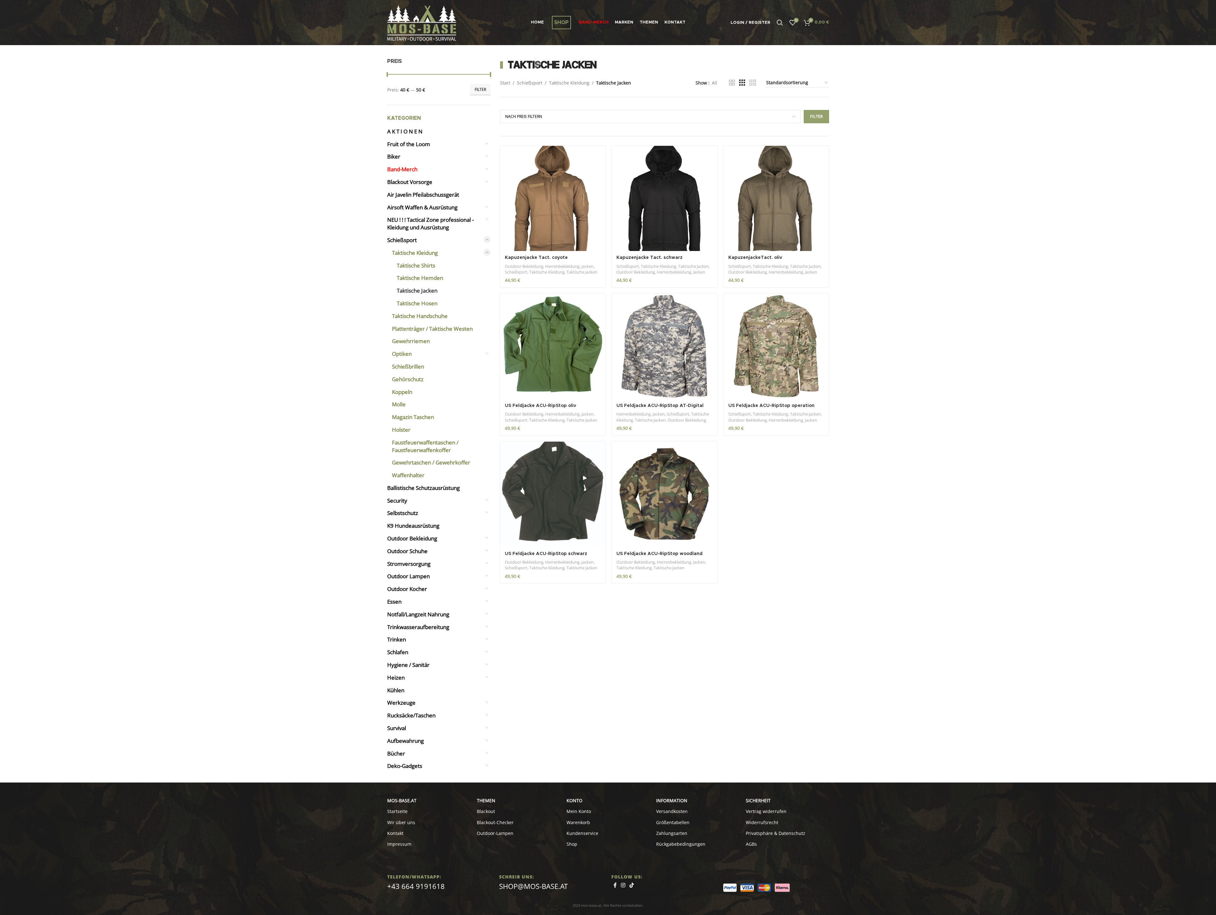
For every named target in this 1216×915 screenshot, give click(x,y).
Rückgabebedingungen (680, 844)
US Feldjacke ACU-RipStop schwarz (546, 554)
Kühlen (395, 690)
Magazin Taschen (413, 417)
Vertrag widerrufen (766, 811)
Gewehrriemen (411, 341)
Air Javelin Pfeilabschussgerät (423, 194)
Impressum (399, 844)
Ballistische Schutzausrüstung (423, 487)
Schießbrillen (408, 366)
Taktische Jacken (417, 290)
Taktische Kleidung (415, 252)
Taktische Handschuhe (420, 316)
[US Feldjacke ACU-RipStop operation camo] (776, 346)
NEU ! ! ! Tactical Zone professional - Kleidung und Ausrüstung (430, 223)
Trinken (396, 639)
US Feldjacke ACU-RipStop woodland (659, 554)
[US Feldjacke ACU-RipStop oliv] (553, 346)
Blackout (486, 811)
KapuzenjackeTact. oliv (755, 257)
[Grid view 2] (732, 83)
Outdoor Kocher (407, 589)
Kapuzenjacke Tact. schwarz (649, 257)
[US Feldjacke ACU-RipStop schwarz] (553, 494)
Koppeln (402, 392)
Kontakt (395, 833)
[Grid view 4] (752, 83)
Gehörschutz (407, 379)
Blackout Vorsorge (409, 182)
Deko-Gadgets (404, 765)
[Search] (779, 22)
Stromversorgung (408, 563)
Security (397, 500)
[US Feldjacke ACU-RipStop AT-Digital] (664, 346)
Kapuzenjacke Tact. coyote (536, 257)
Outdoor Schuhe (407, 551)
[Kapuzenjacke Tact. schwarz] (664, 198)
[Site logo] (421, 22)
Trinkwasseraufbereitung (418, 627)
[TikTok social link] (632, 885)
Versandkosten (672, 811)
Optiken (402, 353)
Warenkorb (578, 822)
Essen (394, 601)
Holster (401, 429)
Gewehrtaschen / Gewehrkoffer (431, 462)
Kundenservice (582, 833)
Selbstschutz (402, 513)
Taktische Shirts (416, 265)
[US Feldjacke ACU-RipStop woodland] (664, 494)
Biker (393, 156)
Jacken (587, 266)
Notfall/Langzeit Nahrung (418, 614)
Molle (399, 404)
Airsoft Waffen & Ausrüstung (422, 207)
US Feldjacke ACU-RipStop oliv (540, 405)
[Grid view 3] (742, 83)
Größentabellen (673, 822)
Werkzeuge (401, 702)
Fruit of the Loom (408, 144)
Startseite (397, 811)
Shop (572, 844)
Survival (396, 728)
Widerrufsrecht (762, 822)
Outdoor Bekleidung (412, 538)
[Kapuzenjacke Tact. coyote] (553, 198)
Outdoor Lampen (408, 576)
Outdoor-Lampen (495, 833)
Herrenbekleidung (562, 266)
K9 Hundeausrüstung (413, 525)
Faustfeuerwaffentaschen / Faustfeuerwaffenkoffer (425, 446)
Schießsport (402, 240)
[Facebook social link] (615, 885)
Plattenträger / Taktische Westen (432, 328)
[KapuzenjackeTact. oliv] (776, 198)
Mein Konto (579, 811)
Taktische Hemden (420, 277)
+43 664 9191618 (416, 886)
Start (505, 83)
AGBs (751, 844)
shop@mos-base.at (533, 886)
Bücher (396, 753)
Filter (480, 89)
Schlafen (397, 652)
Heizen (396, 677)
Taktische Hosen (417, 303)
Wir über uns (401, 822)
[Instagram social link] (623, 885)
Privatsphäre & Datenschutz (775, 833)
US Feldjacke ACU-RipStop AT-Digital (660, 405)
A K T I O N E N (405, 131)
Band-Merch (402, 169)
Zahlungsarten (671, 833)
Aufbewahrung (405, 740)
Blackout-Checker (495, 822)
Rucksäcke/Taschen (411, 715)
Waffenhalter (408, 475)
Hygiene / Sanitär (408, 664)
